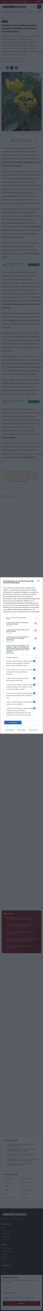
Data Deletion (9, 730)
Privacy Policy (33, 730)
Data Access (21, 730)
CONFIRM (13, 722)
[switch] (35, 623)
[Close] (39, 581)
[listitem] (21, 618)
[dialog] (21, 655)
